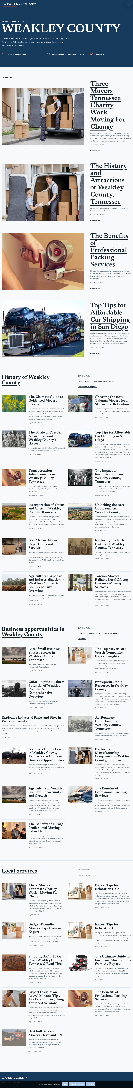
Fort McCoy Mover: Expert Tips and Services (43, 544)
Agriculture (82, 639)
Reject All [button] (90, 1084)
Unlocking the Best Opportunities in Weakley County (109, 508)
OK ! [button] (65, 1084)
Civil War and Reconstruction (103, 381)
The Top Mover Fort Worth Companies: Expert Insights (110, 652)
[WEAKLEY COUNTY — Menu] (128, 4)
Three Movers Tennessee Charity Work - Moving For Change (108, 106)
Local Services (19, 871)
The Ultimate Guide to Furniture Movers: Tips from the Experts (113, 960)
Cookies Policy (57, 1084)
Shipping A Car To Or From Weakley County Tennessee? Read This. (45, 960)
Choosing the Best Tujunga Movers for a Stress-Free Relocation (112, 400)
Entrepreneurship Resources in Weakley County (111, 685)
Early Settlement (84, 381)
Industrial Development (110, 633)
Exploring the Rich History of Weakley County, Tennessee (109, 544)
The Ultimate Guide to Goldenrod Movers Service (45, 400)
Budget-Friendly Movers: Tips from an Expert (44, 928)
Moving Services (84, 875)
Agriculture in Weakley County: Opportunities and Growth (46, 792)
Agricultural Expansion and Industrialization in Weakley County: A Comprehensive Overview (46, 584)
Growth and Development (87, 387)
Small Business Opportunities (89, 633)
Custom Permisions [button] (77, 1084)
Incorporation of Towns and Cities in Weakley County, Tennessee (46, 508)
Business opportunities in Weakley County (33, 632)
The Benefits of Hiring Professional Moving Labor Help (45, 828)
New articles (95, 151)
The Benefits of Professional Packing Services (109, 250)
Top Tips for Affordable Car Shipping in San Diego (113, 436)
